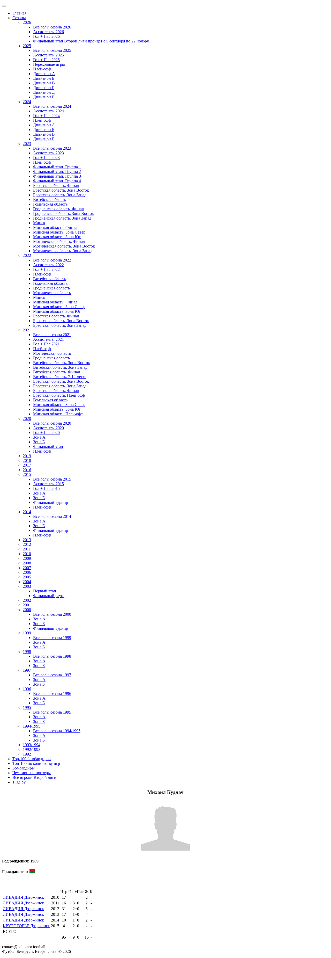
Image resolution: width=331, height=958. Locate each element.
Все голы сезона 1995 (52, 712)
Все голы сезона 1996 (52, 693)
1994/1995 (31, 726)
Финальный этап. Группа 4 (57, 181)
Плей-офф (42, 69)
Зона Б (39, 442)
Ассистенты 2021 (48, 339)
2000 (27, 609)
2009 (27, 558)
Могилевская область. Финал (59, 241)
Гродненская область (51, 288)
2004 (27, 581)
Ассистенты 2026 (48, 32)
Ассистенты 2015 (48, 484)
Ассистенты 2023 (48, 153)
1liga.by (19, 782)
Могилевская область (52, 293)
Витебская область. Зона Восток (61, 362)
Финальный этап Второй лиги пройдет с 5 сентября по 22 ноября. (92, 41)
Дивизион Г (43, 87)
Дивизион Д (44, 92)
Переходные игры (49, 64)
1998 (27, 651)
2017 (27, 465)
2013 (27, 540)
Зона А (39, 437)
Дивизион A (44, 73)
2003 (27, 586)
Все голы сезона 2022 (52, 260)
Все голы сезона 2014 (52, 516)
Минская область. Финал (55, 227)
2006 (27, 572)
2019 (27, 456)
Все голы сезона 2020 (52, 423)
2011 (27, 549)
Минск (39, 223)
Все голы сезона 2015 (52, 479)
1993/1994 (31, 745)
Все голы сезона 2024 (52, 106)
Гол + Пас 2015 (46, 488)
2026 (27, 22)
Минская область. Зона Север (59, 232)
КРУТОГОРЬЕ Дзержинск (26, 926)
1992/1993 (31, 749)
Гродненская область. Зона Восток (63, 213)
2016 (27, 470)
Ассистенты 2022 (48, 265)
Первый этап (44, 591)
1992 (27, 754)
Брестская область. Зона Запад (59, 195)
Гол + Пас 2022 (46, 269)
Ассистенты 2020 (48, 428)
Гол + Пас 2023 (46, 157)
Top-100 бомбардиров (31, 759)
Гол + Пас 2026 (46, 36)
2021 (27, 330)
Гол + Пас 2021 (46, 344)
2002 (27, 600)
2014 (27, 512)
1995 (27, 707)
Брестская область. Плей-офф (59, 395)
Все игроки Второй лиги (34, 777)
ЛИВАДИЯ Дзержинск (23, 897)
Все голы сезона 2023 (52, 148)
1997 (27, 670)
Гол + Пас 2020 (46, 432)
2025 (27, 45)
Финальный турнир (50, 502)
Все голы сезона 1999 (52, 637)
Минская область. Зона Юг (57, 237)
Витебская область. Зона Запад (60, 367)
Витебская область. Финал (56, 372)
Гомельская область (50, 204)
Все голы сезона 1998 (52, 656)
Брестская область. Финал (56, 185)
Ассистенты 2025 (48, 55)
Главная (19, 13)
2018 (27, 460)
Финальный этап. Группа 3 (57, 176)
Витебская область (49, 199)
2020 (27, 418)
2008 (27, 563)
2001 (27, 605)
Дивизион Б (43, 78)
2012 (27, 544)
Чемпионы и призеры (31, 773)
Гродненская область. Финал (58, 209)
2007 (27, 567)
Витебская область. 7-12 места (59, 376)
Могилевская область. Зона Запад (62, 251)
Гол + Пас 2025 (46, 59)
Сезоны (19, 18)
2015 (27, 474)
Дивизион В (44, 83)
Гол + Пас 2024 (46, 115)
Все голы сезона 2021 (52, 334)
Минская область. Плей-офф (58, 414)
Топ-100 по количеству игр (36, 763)
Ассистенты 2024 (48, 111)
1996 (27, 689)
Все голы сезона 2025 (52, 50)
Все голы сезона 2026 (52, 27)
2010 (27, 553)
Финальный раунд (49, 595)
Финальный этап (48, 446)
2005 (27, 577)
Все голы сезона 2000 (52, 614)
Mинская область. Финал (55, 302)
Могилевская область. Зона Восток (64, 246)
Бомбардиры (23, 768)
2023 (27, 143)
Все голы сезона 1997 (52, 675)
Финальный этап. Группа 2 (57, 171)
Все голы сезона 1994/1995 (56, 731)
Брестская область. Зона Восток (61, 190)
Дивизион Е (44, 97)
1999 (27, 633)
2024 (27, 101)
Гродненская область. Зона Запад (62, 218)
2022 (27, 255)
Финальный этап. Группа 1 (57, 167)
